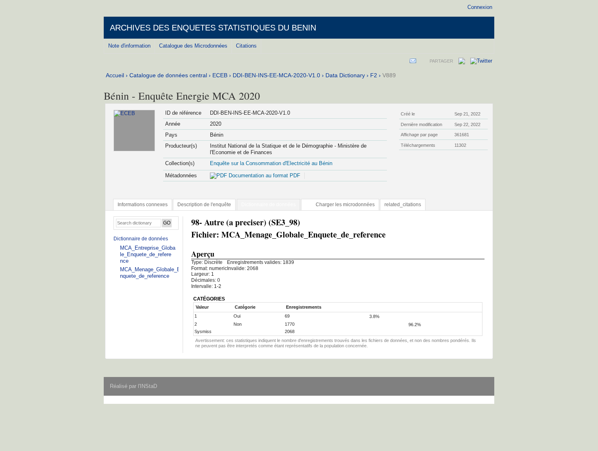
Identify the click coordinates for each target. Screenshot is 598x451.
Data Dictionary (345, 75)
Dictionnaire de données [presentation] (268, 204)
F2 (373, 75)
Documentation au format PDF (263, 175)
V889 (389, 75)
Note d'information (129, 46)
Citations (246, 46)
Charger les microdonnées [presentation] (345, 204)
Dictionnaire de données (140, 239)
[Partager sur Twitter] (481, 61)
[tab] (142, 204)
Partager (441, 61)
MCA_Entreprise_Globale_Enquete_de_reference (147, 254)
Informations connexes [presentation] (143, 204)
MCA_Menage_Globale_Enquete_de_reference (150, 272)
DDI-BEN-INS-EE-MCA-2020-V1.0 (276, 75)
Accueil (115, 75)
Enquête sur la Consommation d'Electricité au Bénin (271, 163)
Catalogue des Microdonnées (193, 46)
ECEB (219, 75)
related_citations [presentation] (402, 204)
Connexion (479, 7)
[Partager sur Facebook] (461, 62)
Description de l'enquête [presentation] (204, 204)
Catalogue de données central (168, 75)
